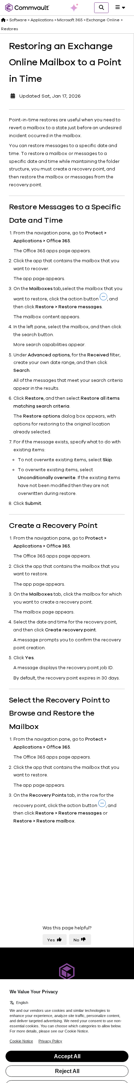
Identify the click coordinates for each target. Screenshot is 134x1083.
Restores (9, 29)
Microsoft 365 (69, 20)
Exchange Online (103, 20)
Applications (42, 20)
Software (18, 20)
